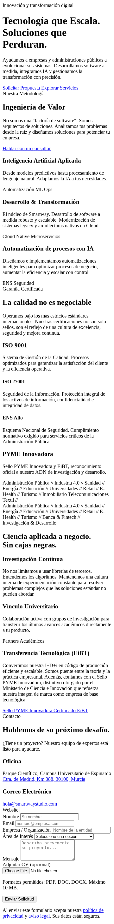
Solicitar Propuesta (22, 87)
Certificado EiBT (71, 710)
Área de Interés (18, 836)
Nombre (11, 816)
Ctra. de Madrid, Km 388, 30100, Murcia (44, 779)
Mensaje (11, 858)
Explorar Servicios (59, 87)
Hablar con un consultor (27, 148)
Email (8, 823)
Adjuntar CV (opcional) (26, 864)
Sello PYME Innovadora (28, 710)
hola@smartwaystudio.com (30, 804)
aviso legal (39, 916)
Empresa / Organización (27, 830)
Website (10, 810)
